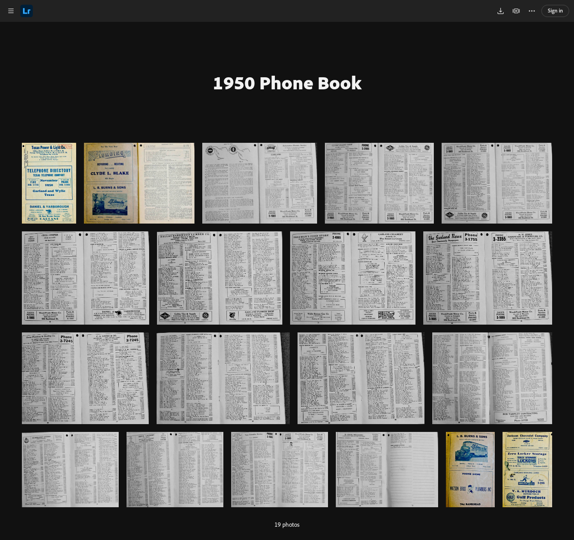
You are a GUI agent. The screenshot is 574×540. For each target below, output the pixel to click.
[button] (11, 11)
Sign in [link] (555, 10)
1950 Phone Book (287, 82)
